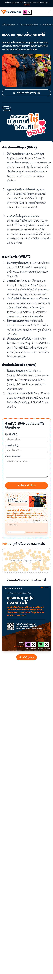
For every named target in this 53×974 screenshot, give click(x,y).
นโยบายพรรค (8, 24)
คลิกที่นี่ (26, 4)
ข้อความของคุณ (12, 456)
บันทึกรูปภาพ (28, 657)
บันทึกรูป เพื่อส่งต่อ (27, 485)
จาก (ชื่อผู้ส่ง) (11, 445)
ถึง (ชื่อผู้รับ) (11, 434)
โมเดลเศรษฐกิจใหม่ (29, 24)
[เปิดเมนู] (49, 11)
